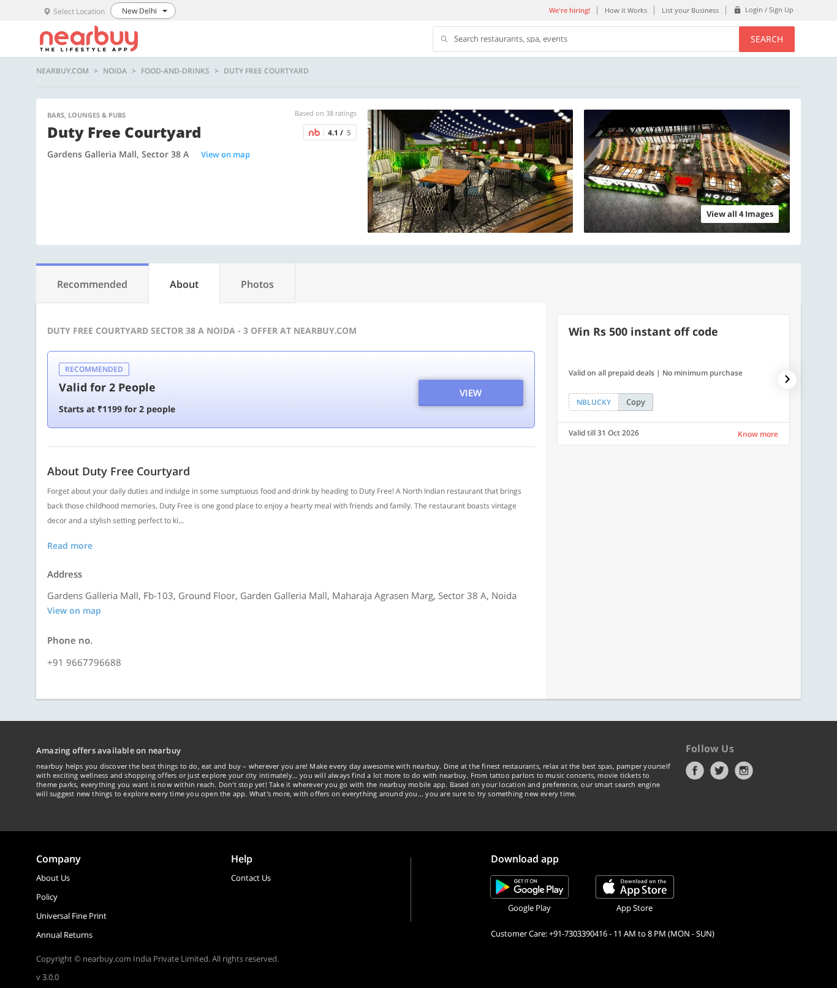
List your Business (690, 10)
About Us (53, 877)
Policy (47, 896)
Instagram (744, 770)
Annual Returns (64, 934)
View (471, 393)
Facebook (695, 770)
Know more (758, 434)
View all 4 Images (739, 213)
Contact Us (251, 877)
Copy (635, 401)
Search (767, 39)
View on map (225, 154)
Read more (70, 545)
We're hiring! (569, 10)
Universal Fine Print (71, 915)
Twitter (719, 770)
